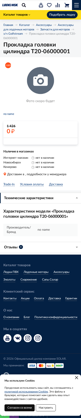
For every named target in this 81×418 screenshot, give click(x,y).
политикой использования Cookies (26, 391)
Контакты (9, 298)
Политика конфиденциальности (55, 317)
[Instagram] (28, 338)
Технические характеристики (28, 198)
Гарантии (71, 298)
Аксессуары (44, 25)
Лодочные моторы (36, 272)
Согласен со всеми (19, 407)
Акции (25, 298)
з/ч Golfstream (13, 33)
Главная (8, 25)
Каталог (24, 25)
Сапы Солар (50, 279)
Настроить (46, 407)
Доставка (54, 298)
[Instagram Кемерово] (38, 338)
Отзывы (13, 247)
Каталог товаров (15, 14)
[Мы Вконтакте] (18, 338)
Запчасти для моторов (55, 29)
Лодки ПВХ (10, 272)
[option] (40, 85)
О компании (11, 317)
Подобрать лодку (62, 14)
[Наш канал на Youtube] (7, 338)
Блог (27, 317)
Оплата (39, 298)
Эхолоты (9, 279)
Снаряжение (28, 279)
